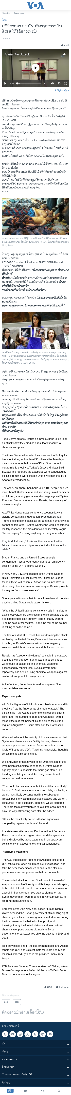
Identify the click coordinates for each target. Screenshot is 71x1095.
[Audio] (42, 1091)
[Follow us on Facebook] (5, 1034)
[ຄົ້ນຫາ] (59, 1091)
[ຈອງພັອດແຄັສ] (50, 1034)
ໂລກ (4, 20)
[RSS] (35, 1034)
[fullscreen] (65, 83)
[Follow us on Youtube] (12, 1034)
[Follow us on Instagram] (20, 1034)
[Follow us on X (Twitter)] (27, 1034)
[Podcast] (42, 1034)
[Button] (65, 45)
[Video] (25, 1091)
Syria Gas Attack (17, 54)
